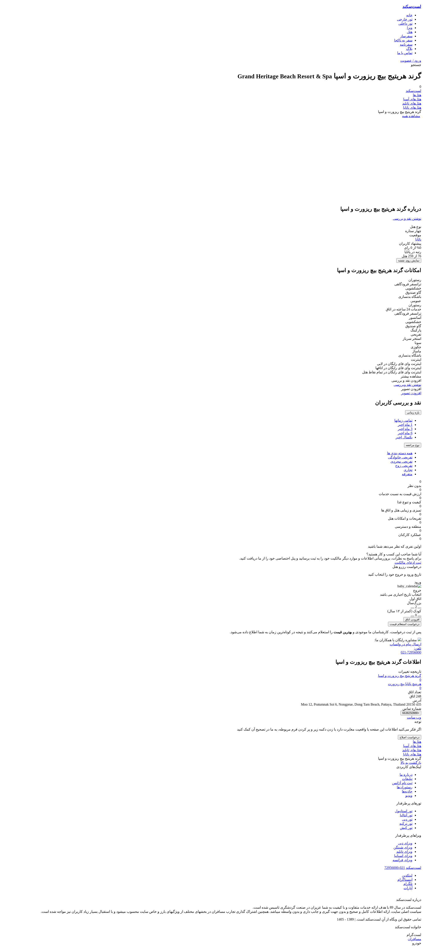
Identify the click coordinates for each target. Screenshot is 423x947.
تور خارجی (404, 19)
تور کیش (406, 828)
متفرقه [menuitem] (407, 474)
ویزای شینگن (402, 847)
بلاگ (409, 49)
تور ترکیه (405, 823)
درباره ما (406, 774)
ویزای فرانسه (402, 860)
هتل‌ (409, 32)
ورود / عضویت (410, 60)
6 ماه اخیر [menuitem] (405, 433)
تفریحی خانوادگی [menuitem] (400, 457)
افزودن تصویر (411, 393)
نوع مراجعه (412, 445)
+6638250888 (410, 713)
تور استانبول (403, 811)
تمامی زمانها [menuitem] (403, 420)
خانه (409, 15)
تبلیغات (407, 779)
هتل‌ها (417, 95)
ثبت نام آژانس (402, 783)
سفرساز (406, 36)
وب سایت (414, 717)
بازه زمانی (413, 412)
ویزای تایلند (404, 851)
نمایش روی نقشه (408, 260)
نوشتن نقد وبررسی (407, 385)
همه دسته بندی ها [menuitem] (399, 453)
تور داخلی (405, 23)
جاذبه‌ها (407, 791)
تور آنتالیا (406, 815)
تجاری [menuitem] (408, 470)
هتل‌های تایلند (411, 103)
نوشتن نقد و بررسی (407, 218)
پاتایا (418, 239)
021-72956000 (394, 868)
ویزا (409, 28)
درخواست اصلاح (409, 737)
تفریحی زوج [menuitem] (403, 466)
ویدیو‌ (408, 795)
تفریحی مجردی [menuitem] (401, 461)
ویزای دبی (405, 843)
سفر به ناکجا (403, 40)
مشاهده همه (411, 116)
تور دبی (407, 819)
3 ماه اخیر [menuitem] (405, 429)
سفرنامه (406, 44)
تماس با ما (404, 53)
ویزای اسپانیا (403, 856)
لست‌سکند (412, 6)
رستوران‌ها (404, 787)
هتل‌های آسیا (412, 99)
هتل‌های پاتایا (412, 107)
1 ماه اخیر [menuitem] (405, 425)
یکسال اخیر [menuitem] (404, 437)
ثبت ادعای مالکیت (408, 562)
